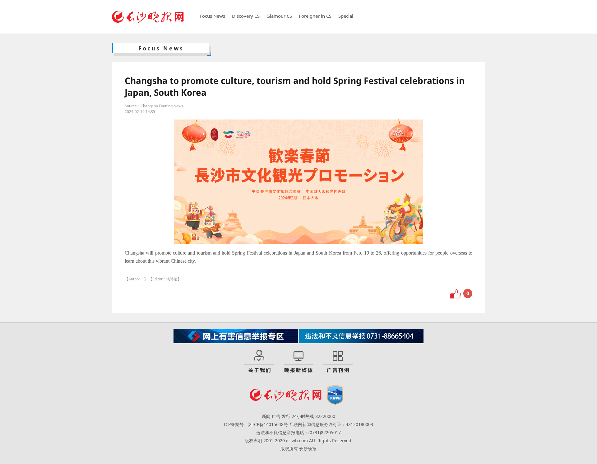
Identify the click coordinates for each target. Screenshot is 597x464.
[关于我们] (259, 361)
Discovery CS (246, 16)
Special (345, 16)
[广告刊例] (338, 361)
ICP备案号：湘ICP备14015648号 (256, 424)
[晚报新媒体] (298, 361)
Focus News (212, 16)
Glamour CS (279, 16)
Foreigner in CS (315, 16)
